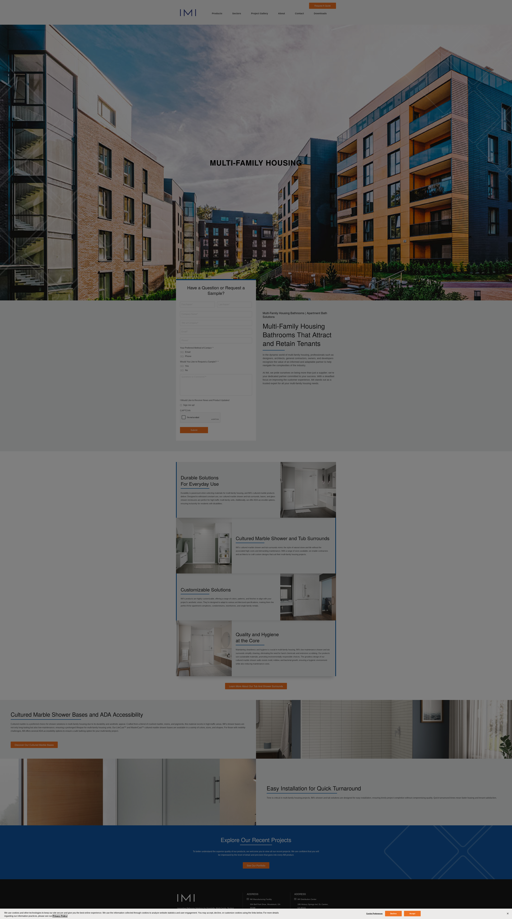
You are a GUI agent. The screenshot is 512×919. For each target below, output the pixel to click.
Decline (393, 914)
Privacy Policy (60, 916)
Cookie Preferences (374, 914)
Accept (412, 914)
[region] (256, 914)
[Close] (508, 913)
